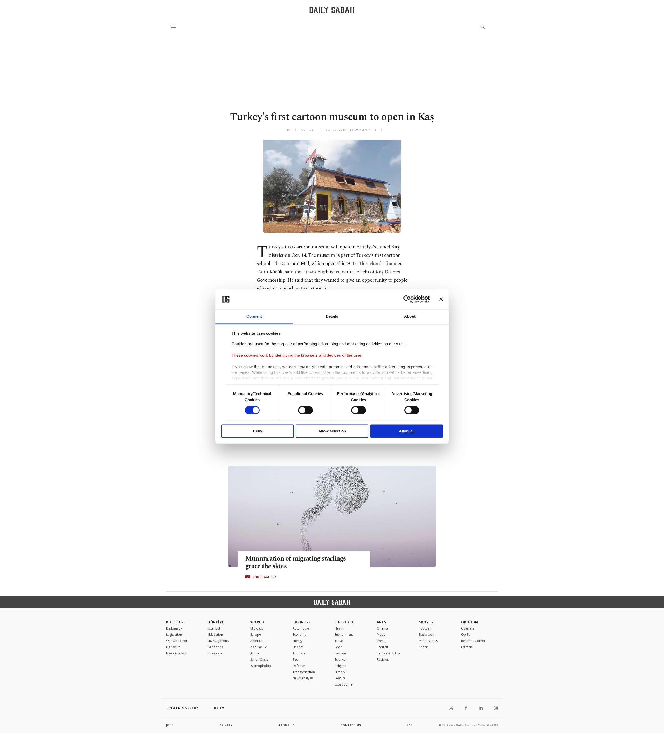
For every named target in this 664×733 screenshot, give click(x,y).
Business (302, 622)
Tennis (423, 647)
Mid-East (256, 628)
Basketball (426, 634)
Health (339, 628)
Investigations (218, 641)
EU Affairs (173, 647)
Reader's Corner (473, 641)
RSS (409, 725)
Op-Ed (466, 634)
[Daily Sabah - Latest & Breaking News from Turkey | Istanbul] (332, 10)
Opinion (469, 622)
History (340, 672)
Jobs (170, 725)
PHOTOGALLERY (265, 577)
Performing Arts (388, 653)
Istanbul (214, 628)
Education (215, 634)
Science (340, 659)
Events (381, 641)
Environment (344, 634)
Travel (339, 641)
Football (425, 628)
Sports (426, 622)
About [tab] (410, 316)
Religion (340, 665)
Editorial (467, 647)
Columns (467, 628)
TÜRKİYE (216, 622)
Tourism (299, 653)
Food (338, 647)
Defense (299, 665)
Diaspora (215, 653)
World (257, 622)
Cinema (382, 628)
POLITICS (175, 622)
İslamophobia (260, 665)
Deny (257, 431)
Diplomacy (174, 628)
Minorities (215, 647)
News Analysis (176, 653)
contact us (351, 725)
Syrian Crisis (259, 659)
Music (381, 634)
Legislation (174, 634)
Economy (299, 634)
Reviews (383, 659)
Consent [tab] (254, 316)
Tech (296, 659)
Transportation (304, 672)
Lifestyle (344, 622)
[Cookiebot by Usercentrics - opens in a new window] (407, 299)
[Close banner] (441, 299)
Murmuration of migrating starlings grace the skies (295, 562)
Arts (381, 622)
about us (286, 725)
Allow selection (332, 431)
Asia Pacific (258, 647)
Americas (257, 641)
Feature (340, 678)
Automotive (301, 628)
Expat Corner (344, 684)
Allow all (406, 431)
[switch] (305, 410)
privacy (226, 725)
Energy (297, 641)
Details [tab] (332, 316)
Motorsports (428, 641)
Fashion (340, 653)
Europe (255, 634)
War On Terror (177, 641)
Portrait (382, 647)
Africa (254, 653)
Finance (298, 647)
